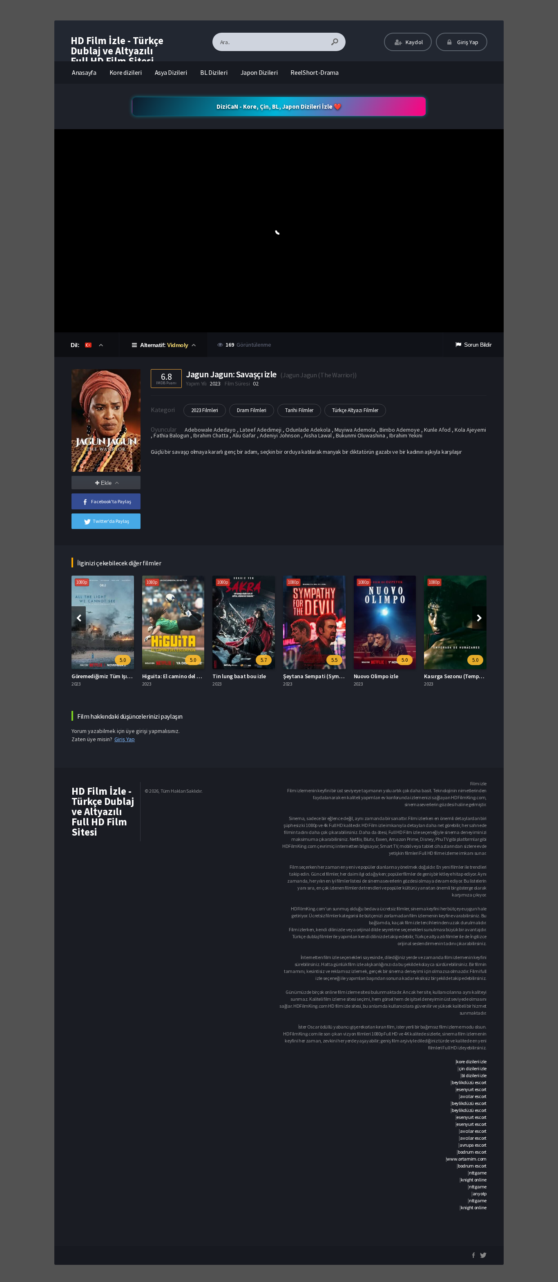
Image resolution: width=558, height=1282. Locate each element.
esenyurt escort (471, 1089)
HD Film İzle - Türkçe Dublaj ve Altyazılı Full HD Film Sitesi (117, 50)
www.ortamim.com (466, 1159)
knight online (474, 1180)
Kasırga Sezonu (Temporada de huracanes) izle (481, 676)
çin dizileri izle (473, 1068)
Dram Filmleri (251, 410)
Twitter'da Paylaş (111, 521)
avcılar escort (473, 1096)
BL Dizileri (214, 72)
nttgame (478, 1173)
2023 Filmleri (204, 410)
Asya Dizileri (171, 72)
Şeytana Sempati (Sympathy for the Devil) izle (339, 676)
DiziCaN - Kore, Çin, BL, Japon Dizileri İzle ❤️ (279, 106)
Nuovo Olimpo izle (376, 676)
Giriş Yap (467, 42)
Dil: (76, 345)
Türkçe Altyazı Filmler (355, 410)
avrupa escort (473, 1145)
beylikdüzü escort (469, 1082)
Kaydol (413, 42)
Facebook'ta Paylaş (111, 501)
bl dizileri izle (474, 1075)
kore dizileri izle (471, 1061)
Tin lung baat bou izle (239, 676)
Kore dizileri (125, 72)
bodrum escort (472, 1152)
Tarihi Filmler (299, 410)
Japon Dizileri (259, 72)
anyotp (480, 1193)
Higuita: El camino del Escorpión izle (186, 676)
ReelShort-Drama (314, 72)
